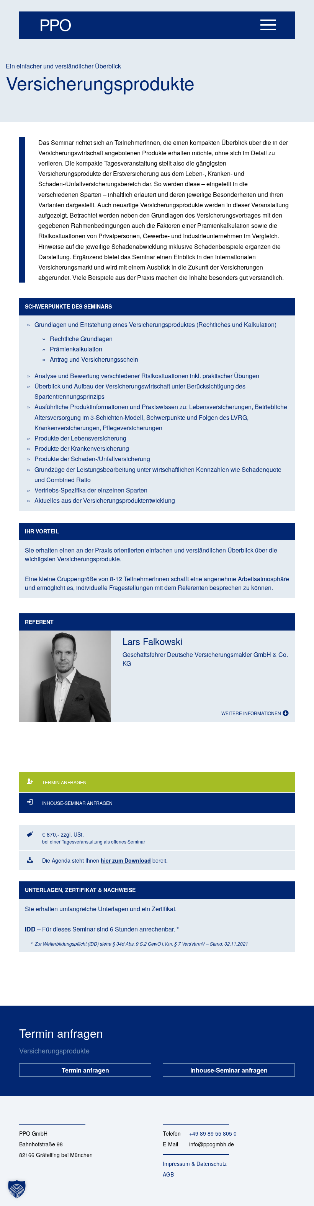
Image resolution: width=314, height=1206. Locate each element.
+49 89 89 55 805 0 (213, 1133)
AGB (168, 1174)
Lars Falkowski (152, 641)
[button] (17, 1189)
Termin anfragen (85, 1068)
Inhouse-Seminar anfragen (229, 1068)
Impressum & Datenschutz (195, 1163)
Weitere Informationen (251, 713)
